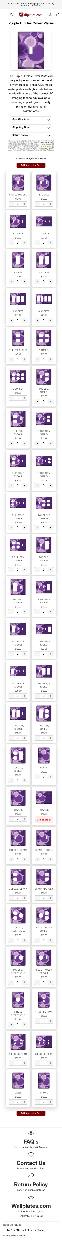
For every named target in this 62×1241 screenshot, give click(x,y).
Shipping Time (20, 127)
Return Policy (20, 135)
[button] (18, 182)
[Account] (50, 14)
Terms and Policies (12, 1225)
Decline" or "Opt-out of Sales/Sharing (24, 1230)
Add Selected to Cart (31, 165)
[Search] (11, 14)
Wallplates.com (18, 1236)
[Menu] (4, 14)
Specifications (20, 119)
